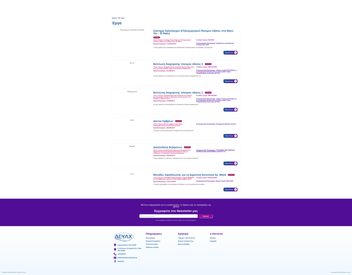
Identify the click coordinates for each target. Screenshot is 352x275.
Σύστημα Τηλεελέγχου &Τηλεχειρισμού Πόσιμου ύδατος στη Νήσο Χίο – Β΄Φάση (193, 32)
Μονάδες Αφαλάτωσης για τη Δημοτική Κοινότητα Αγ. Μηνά (189, 174)
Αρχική (114, 18)
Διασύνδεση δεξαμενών (167, 147)
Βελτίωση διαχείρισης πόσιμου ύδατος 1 (178, 92)
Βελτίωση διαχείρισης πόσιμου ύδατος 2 (178, 64)
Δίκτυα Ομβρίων (163, 121)
